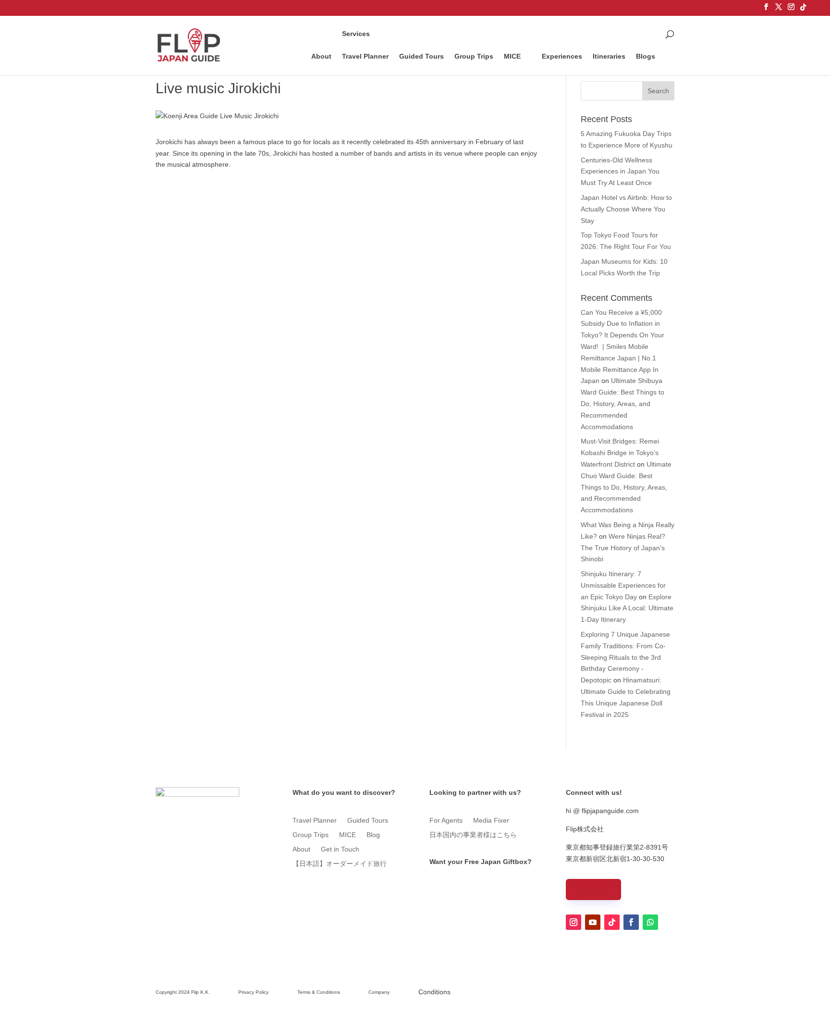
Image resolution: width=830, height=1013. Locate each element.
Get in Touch (340, 849)
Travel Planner (365, 56)
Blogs (645, 56)
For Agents (446, 820)
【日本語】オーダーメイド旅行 (340, 863)
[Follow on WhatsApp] (650, 922)
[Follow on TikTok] (612, 922)
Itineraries (609, 56)
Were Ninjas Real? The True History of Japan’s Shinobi (623, 547)
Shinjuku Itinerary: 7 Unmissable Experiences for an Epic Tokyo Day (623, 585)
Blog (373, 835)
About (321, 56)
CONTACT (593, 889)
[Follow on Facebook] (631, 922)
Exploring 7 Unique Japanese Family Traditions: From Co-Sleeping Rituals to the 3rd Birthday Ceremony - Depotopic (625, 657)
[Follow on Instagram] (573, 922)
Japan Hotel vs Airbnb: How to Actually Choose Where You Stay (626, 209)
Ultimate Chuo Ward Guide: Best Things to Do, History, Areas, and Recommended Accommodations (626, 487)
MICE (512, 56)
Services (356, 33)
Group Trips (473, 56)
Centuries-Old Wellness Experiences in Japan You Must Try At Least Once (620, 171)
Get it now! (456, 883)
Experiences (562, 56)
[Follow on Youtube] (592, 922)
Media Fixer (491, 820)
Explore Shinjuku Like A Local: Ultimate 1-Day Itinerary (627, 608)
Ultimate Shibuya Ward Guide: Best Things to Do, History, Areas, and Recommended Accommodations (622, 403)
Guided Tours (421, 56)
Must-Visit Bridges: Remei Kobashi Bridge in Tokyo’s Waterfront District (620, 452)
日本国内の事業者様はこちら (473, 835)
